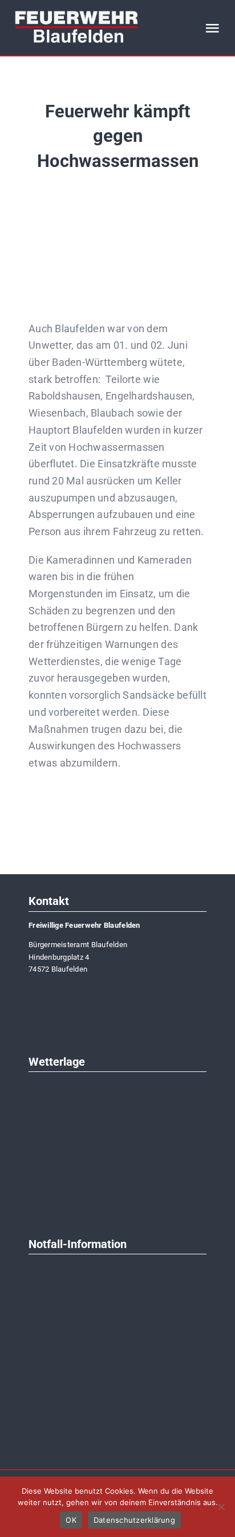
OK (71, 1519)
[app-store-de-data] (117, 1366)
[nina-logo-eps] (117, 1271)
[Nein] (220, 1506)
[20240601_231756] (117, 212)
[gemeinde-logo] (63, 987)
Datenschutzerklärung (134, 1519)
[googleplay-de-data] (117, 1414)
